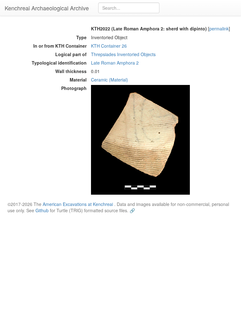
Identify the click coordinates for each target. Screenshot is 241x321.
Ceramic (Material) (109, 79)
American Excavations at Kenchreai (78, 204)
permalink (219, 28)
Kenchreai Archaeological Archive (47, 8)
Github (42, 210)
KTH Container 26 (109, 46)
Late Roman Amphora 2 (115, 63)
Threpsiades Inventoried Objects (123, 54)
